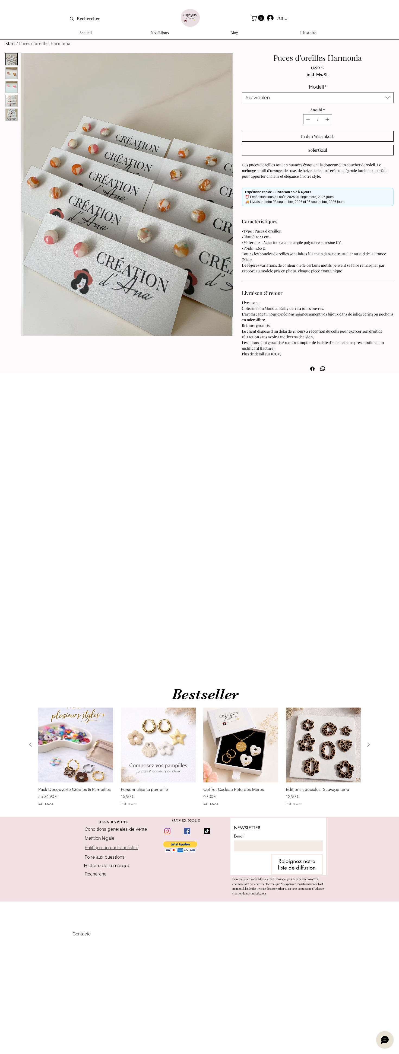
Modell (318, 87)
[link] (258, 18)
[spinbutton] (317, 119)
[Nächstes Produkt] (368, 744)
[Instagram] (167, 831)
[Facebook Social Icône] (187, 831)
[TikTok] (207, 831)
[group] (199, 759)
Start (10, 43)
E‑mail (239, 836)
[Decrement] (307, 119)
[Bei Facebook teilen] (312, 368)
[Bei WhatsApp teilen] (322, 368)
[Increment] (327, 119)
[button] (180, 846)
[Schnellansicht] (75, 745)
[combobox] (318, 97)
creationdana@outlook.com (249, 893)
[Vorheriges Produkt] (30, 744)
